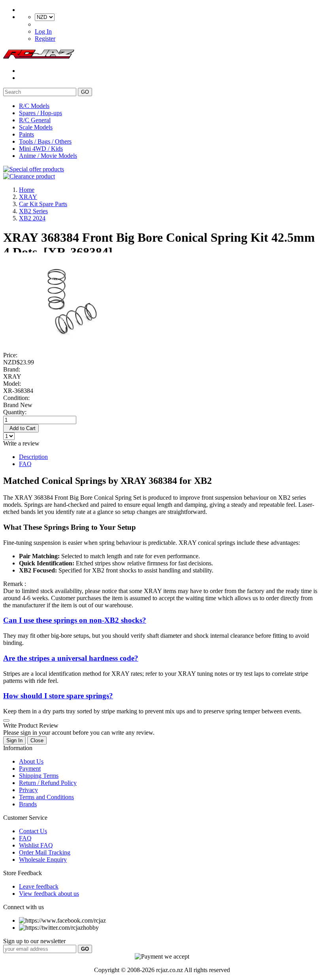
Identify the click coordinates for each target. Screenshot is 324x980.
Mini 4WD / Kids (41, 148)
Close (36, 740)
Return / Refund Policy (48, 782)
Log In (43, 31)
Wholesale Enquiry (43, 859)
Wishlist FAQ (36, 845)
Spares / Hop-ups (40, 113)
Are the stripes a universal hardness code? (70, 658)
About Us (31, 761)
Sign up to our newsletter (34, 941)
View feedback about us (49, 893)
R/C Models (34, 105)
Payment (30, 768)
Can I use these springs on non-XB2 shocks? (74, 620)
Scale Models (36, 127)
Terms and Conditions (46, 797)
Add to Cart (21, 428)
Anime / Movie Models (48, 155)
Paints (26, 134)
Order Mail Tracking (44, 852)
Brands (28, 804)
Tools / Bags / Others (45, 141)
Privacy (28, 790)
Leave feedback (38, 886)
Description (33, 456)
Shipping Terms (38, 775)
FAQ (25, 464)
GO (85, 92)
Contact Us (33, 831)
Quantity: (14, 412)
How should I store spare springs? (58, 696)
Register (45, 38)
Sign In (14, 740)
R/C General (35, 120)
